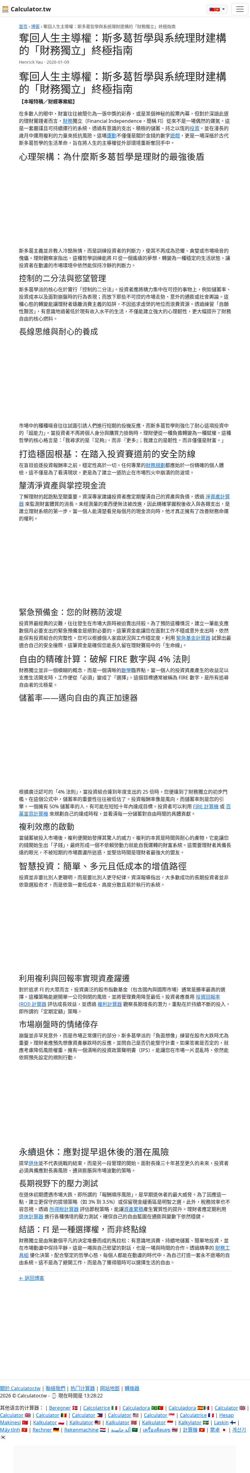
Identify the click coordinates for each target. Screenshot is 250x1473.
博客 (35, 26)
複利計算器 (110, 1004)
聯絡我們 (55, 1388)
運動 (111, 135)
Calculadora (136, 1407)
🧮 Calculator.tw (26, 9)
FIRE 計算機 (206, 806)
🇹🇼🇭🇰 (215, 9)
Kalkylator (190, 1422)
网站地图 (110, 1388)
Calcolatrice (96, 1407)
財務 (68, 121)
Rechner (42, 1429)
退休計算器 (31, 1216)
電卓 (215, 1429)
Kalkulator (45, 1422)
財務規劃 (155, 465)
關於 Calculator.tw (20, 1388)
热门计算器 (82, 1388)
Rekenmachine (81, 1429)
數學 (126, 670)
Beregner (60, 1407)
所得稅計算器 (64, 1209)
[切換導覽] (239, 9)
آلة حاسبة (120, 1429)
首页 (23, 26)
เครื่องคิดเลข (156, 1429)
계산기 (239, 1429)
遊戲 (175, 135)
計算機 (190, 1429)
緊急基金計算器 (193, 638)
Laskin (221, 1422)
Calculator (226, 1407)
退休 (33, 1163)
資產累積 (133, 1209)
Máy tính (10, 1429)
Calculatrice (193, 1415)
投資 (194, 128)
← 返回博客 (31, 1278)
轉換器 (132, 1388)
